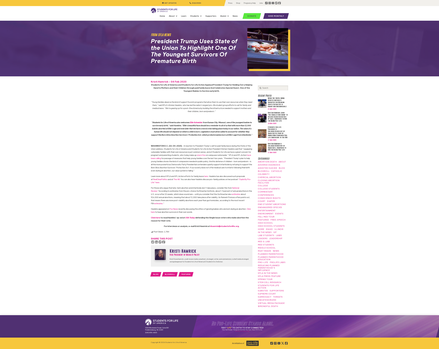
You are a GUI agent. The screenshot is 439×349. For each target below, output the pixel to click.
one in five (201, 155)
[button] (195, 3)
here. (206, 176)
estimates (236, 194)
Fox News (174, 209)
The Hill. (177, 179)
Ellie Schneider (196, 122)
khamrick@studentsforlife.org (224, 226)
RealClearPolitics (160, 179)
